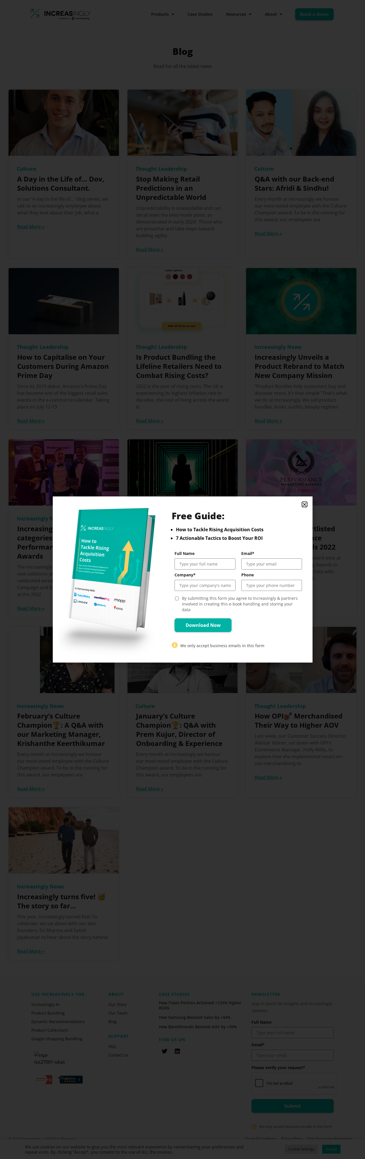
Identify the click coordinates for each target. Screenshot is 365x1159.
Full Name (184, 554)
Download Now (203, 625)
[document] (182, 579)
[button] (304, 504)
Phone (247, 575)
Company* (185, 575)
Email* (247, 554)
